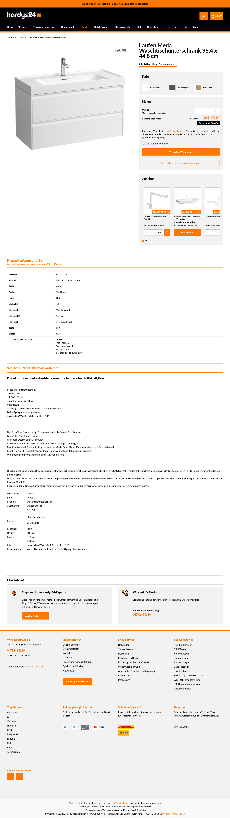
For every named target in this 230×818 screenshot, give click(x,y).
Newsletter (69, 670)
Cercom (11, 721)
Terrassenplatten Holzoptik (188, 675)
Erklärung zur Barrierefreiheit (134, 662)
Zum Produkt (187, 232)
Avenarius (12, 712)
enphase (11, 725)
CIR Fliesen (180, 649)
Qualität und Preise (73, 666)
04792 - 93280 (142, 614)
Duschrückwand (182, 688)
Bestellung (124, 653)
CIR (9, 716)
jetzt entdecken (139, 3)
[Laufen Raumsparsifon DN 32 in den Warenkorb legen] (167, 232)
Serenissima (13, 751)
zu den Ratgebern (35, 615)
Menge (145, 110)
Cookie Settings (71, 644)
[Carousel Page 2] (146, 240)
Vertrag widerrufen (77, 681)
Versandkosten (126, 649)
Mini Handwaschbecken (187, 684)
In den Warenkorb (183, 151)
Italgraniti (12, 734)
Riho (9, 747)
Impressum (124, 679)
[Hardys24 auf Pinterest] (19, 776)
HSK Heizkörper (183, 644)
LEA (9, 742)
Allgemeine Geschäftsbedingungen (137, 670)
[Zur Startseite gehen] (24, 15)
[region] (69, 103)
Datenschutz (125, 675)
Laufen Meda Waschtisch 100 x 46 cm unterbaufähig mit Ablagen (187, 219)
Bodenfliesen (181, 657)
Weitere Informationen (173, 813)
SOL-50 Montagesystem (187, 679)
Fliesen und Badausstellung (77, 661)
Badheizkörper (182, 662)
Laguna (11, 738)
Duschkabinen (181, 670)
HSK (9, 729)
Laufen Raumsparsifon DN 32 (155, 218)
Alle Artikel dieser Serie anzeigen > (158, 64)
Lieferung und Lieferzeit (130, 657)
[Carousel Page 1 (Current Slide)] (143, 241)
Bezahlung (123, 644)
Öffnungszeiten (71, 648)
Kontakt (67, 653)
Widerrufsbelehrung (129, 666)
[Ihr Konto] (203, 16)
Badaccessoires (182, 666)
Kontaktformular (34, 666)
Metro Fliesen (181, 653)
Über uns (67, 657)
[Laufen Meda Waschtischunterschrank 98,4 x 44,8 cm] (69, 103)
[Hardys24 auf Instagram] (10, 776)
